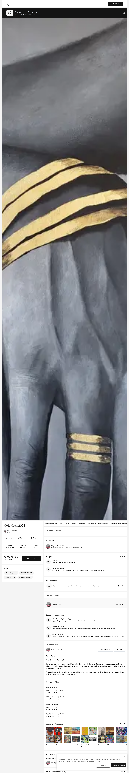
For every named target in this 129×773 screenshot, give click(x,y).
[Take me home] (8, 4)
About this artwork (51, 523)
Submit (120, 586)
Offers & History (64, 523)
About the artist (103, 523)
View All (122, 724)
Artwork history (92, 523)
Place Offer (31, 559)
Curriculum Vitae (115, 523)
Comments (81, 523)
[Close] (124, 756)
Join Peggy (115, 3)
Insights (73, 523)
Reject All (103, 765)
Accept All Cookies (119, 765)
